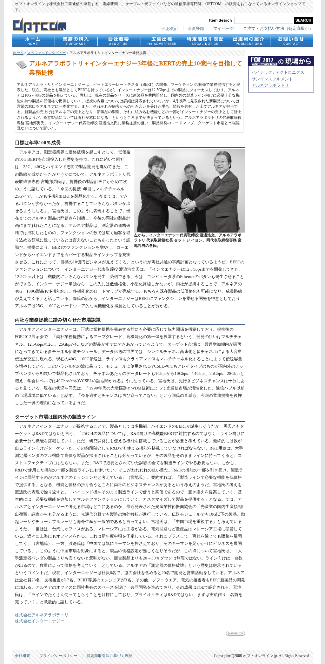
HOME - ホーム (33, 40)
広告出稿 (162, 40)
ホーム (18, 53)
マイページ (223, 28)
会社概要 (119, 40)
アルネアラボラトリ (270, 85)
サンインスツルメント (272, 79)
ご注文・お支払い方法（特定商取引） (278, 28)
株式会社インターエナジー (39, 621)
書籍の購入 (76, 40)
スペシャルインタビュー (46, 53)
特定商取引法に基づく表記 (109, 656)
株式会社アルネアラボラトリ (42, 615)
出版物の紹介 (248, 40)
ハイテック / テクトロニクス (278, 72)
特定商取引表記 (205, 40)
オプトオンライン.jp (39, 25)
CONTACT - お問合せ (291, 40)
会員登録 (196, 28)
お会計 (172, 28)
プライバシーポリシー (58, 656)
